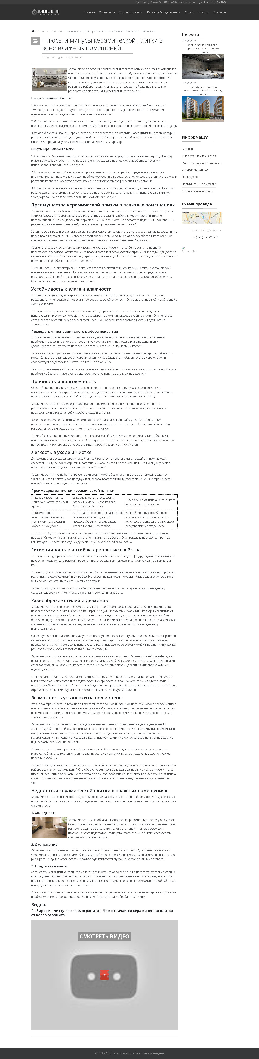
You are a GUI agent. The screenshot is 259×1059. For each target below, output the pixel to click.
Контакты (219, 12)
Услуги (189, 12)
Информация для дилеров (199, 156)
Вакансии (188, 149)
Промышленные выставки (199, 184)
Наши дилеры (191, 177)
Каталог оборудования (162, 12)
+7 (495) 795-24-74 (150, 2)
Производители (129, 12)
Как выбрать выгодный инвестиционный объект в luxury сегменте (203, 90)
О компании (107, 12)
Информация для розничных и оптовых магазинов (202, 166)
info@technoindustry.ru (182, 2)
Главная (89, 12)
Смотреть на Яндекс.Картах (205, 230)
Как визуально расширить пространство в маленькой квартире (203, 48)
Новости (203, 12)
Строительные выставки (198, 191)
